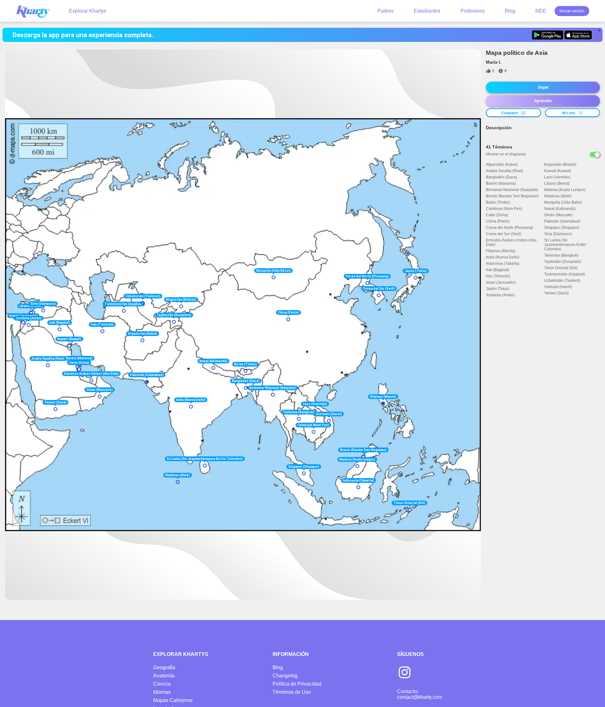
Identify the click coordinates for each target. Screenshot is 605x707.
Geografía (164, 667)
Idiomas (162, 692)
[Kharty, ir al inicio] (36, 11)
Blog (510, 11)
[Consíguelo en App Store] (578, 35)
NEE (540, 11)
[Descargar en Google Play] (547, 35)
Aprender (543, 100)
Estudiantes (427, 11)
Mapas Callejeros (173, 700)
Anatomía (164, 675)
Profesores (472, 11)
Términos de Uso (292, 692)
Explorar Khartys (87, 11)
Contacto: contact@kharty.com (419, 694)
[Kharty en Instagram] (404, 673)
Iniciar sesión (572, 11)
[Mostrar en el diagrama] (595, 154)
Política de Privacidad (297, 684)
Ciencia (161, 684)
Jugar (543, 87)
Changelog (285, 675)
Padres (385, 11)
